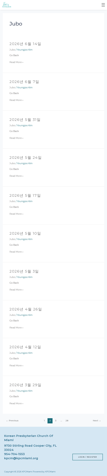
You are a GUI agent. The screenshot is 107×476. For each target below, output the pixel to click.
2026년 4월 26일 (25, 309)
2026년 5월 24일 (25, 157)
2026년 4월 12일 (25, 347)
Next (97, 420)
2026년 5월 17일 (25, 195)
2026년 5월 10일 (25, 233)
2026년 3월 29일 (25, 385)
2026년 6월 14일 (25, 44)
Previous (12, 420)
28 (66, 420)
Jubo (12, 49)
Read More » (16, 62)
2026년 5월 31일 (25, 119)
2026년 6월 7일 (24, 81)
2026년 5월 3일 (24, 271)
